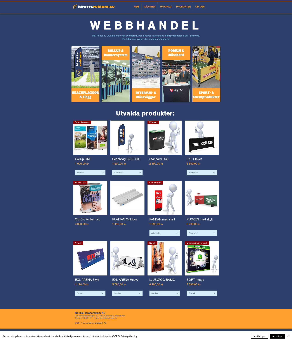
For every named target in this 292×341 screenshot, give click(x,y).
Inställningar (259, 336)
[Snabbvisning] (127, 138)
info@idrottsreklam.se (106, 318)
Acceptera (277, 336)
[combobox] (90, 173)
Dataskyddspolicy (128, 336)
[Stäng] (288, 336)
